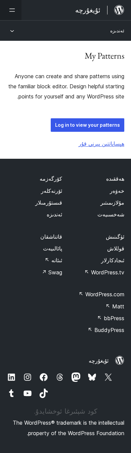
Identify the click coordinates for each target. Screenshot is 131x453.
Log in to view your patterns (87, 125)
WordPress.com (101, 294)
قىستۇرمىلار (48, 202)
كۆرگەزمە (51, 178)
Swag (52, 272)
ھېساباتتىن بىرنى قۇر (101, 143)
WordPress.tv (104, 272)
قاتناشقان (51, 236)
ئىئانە (53, 260)
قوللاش (115, 248)
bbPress (110, 318)
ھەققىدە (115, 178)
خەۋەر (117, 190)
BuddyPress (106, 330)
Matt (114, 306)
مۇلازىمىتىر (112, 202)
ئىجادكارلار (112, 260)
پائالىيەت (52, 248)
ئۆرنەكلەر (51, 190)
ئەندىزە (117, 30)
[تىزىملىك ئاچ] (10, 10)
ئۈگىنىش (115, 236)
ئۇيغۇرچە (98, 360)
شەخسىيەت (110, 214)
